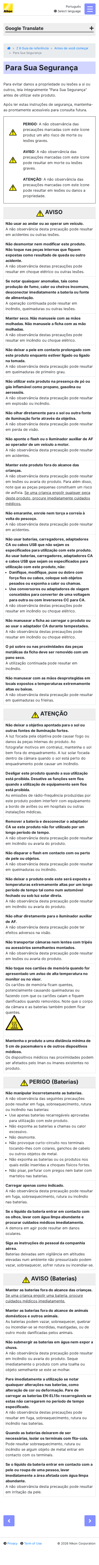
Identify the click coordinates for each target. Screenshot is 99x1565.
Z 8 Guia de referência (32, 48)
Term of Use (33, 1543)
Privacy (12, 1543)
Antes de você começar (71, 48)
